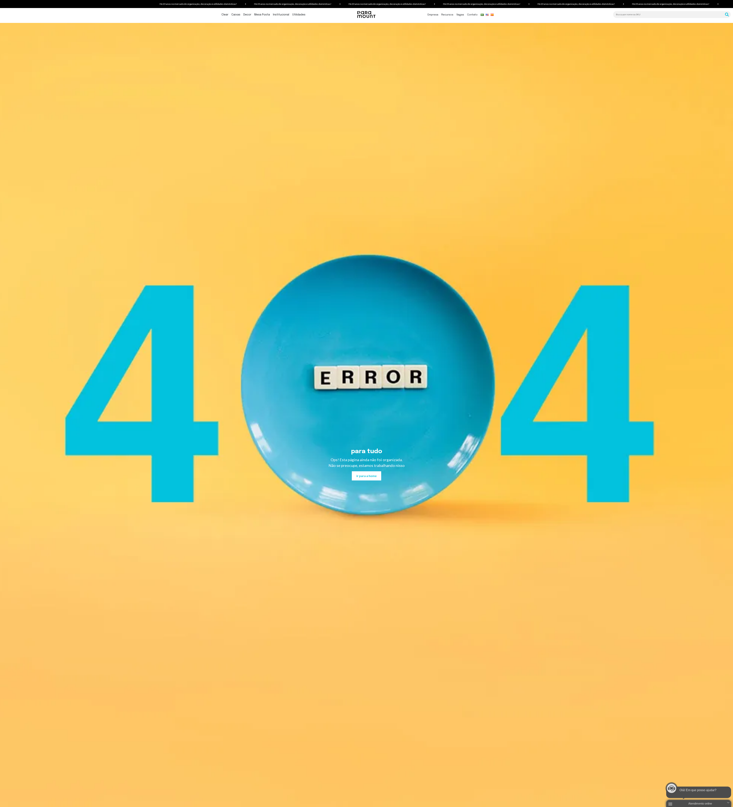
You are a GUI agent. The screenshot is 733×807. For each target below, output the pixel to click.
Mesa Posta (262, 14)
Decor (247, 14)
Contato (472, 15)
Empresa (433, 15)
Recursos (447, 15)
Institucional (281, 14)
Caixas (235, 14)
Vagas (460, 15)
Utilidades (298, 14)
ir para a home (366, 476)
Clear (224, 14)
